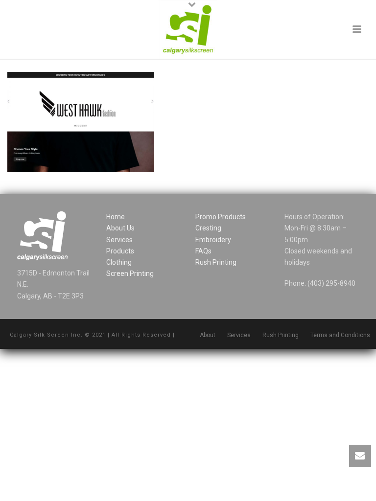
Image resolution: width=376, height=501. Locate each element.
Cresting (208, 228)
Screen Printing (130, 273)
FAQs (203, 251)
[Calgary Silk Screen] (188, 29)
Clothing (119, 262)
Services (119, 240)
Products (120, 251)
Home (115, 217)
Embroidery (213, 240)
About (207, 335)
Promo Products (220, 217)
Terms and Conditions (340, 335)
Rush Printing (215, 262)
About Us (120, 228)
